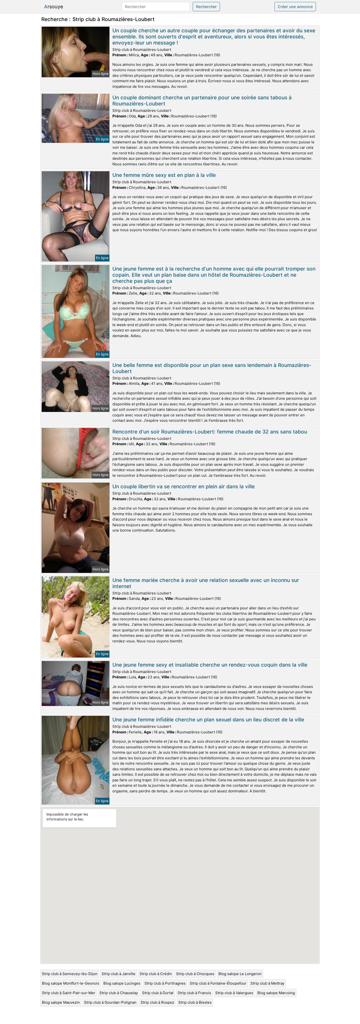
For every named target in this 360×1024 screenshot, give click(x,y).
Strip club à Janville (118, 973)
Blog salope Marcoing (276, 992)
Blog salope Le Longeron (240, 973)
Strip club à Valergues (234, 992)
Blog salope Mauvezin (61, 1002)
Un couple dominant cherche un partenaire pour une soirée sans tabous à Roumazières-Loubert (202, 100)
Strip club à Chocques (195, 973)
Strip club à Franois (194, 992)
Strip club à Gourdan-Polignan (110, 1002)
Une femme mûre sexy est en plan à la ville (164, 175)
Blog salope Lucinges (121, 983)
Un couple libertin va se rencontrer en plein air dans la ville (183, 486)
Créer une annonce (295, 6)
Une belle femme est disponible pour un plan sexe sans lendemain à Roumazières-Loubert (212, 368)
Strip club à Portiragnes (165, 983)
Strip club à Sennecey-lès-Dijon (69, 973)
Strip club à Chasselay (118, 992)
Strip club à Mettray (267, 983)
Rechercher (206, 6)
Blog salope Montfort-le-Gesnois (70, 983)
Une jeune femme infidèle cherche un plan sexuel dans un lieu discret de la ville (208, 720)
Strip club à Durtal (157, 992)
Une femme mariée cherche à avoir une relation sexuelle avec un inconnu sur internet (205, 583)
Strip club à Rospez (157, 1002)
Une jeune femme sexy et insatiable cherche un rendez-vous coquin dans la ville (209, 665)
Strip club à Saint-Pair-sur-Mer (68, 992)
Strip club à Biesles (195, 1002)
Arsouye (53, 7)
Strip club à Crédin (156, 973)
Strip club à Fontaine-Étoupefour (218, 983)
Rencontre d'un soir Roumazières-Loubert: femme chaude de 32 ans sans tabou (209, 432)
